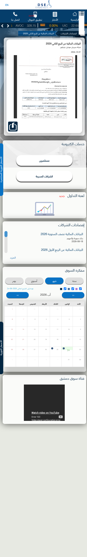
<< (73, 295)
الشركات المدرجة (44, 176)
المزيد (13, 257)
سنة (74, 280)
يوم (14, 280)
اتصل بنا (15, 19)
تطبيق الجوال (35, 19)
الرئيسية (75, 19)
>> (18, 295)
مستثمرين (44, 160)
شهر (54, 280)
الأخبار (55, 19)
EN (6, 4)
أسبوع (34, 280)
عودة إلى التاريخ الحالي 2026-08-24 (20, 288)
